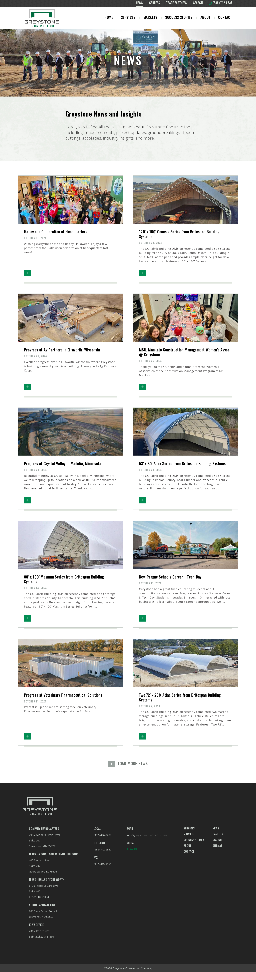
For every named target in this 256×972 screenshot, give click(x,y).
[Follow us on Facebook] (128, 850)
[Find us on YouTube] (136, 850)
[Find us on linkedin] (132, 850)
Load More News (133, 764)
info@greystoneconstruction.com (148, 835)
